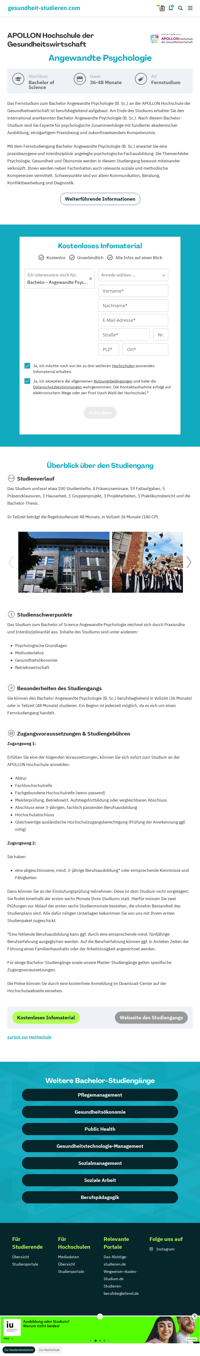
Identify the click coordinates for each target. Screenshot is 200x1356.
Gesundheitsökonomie (100, 1112)
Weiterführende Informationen (100, 199)
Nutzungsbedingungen (113, 381)
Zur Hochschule (49, 1350)
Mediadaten (68, 1256)
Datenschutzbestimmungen (57, 386)
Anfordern (100, 412)
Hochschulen (123, 365)
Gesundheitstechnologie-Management (100, 1146)
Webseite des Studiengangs (151, 1017)
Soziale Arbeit (100, 1180)
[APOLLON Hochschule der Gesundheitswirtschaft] (171, 38)
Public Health (100, 1129)
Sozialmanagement (100, 1163)
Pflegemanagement (100, 1094)
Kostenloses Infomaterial (46, 1017)
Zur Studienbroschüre (18, 1350)
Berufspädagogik (100, 1197)
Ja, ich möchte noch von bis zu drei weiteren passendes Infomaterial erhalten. (94, 368)
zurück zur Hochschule (29, 1037)
